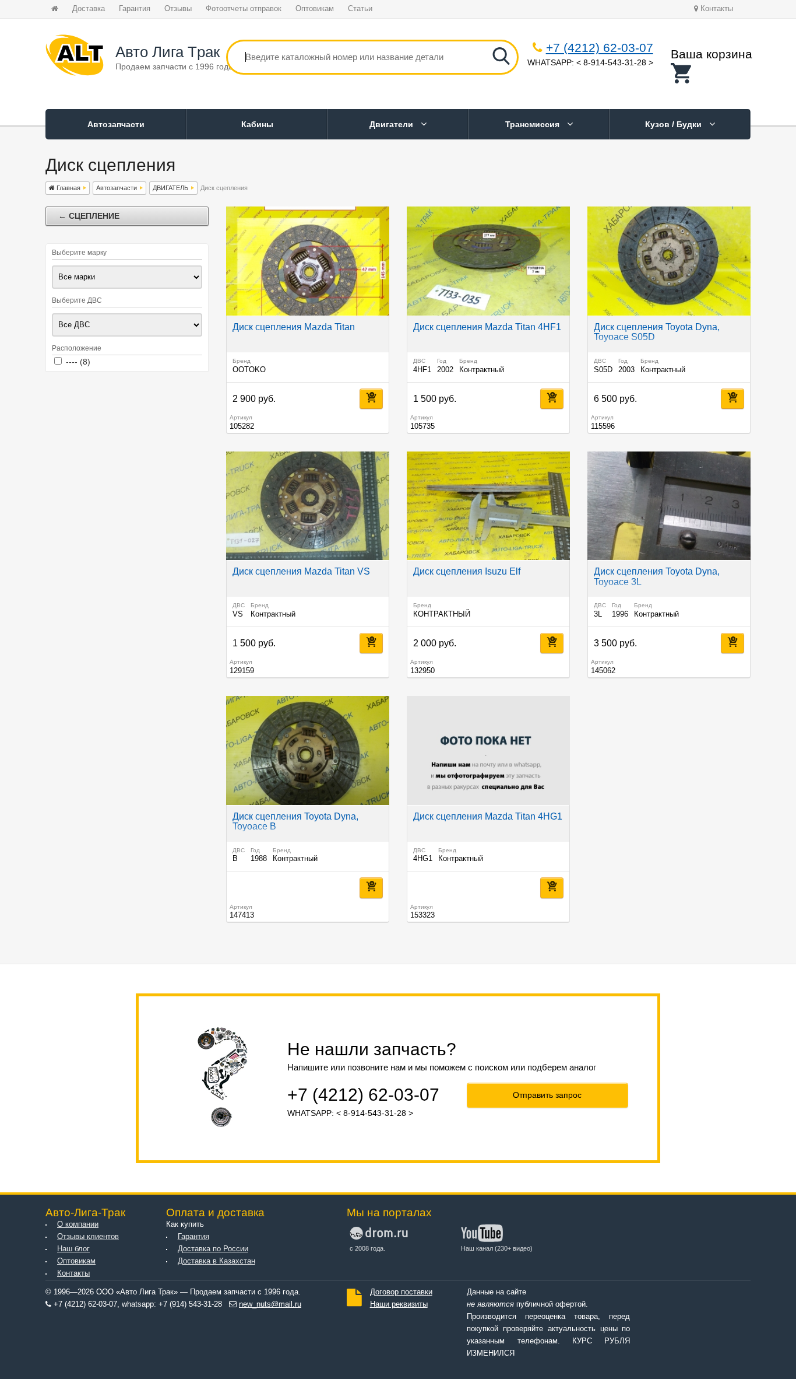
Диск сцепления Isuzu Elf (466, 571)
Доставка (88, 9)
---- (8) (78, 361)
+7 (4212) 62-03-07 (599, 47)
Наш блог (73, 1249)
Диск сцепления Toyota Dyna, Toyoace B (295, 821)
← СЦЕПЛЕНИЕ (88, 215)
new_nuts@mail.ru (270, 1304)
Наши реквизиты (399, 1304)
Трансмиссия (533, 124)
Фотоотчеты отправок (243, 9)
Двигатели (392, 124)
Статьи (360, 9)
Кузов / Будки (674, 124)
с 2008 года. (367, 1248)
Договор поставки (401, 1292)
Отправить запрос (547, 1095)
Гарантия (134, 9)
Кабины (257, 124)
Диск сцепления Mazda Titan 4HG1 (487, 816)
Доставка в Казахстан (216, 1261)
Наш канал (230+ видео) (497, 1248)
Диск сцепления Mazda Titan (294, 327)
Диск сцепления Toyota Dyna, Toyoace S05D (657, 332)
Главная (67, 187)
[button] (711, 73)
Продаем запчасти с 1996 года (174, 66)
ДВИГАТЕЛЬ (170, 187)
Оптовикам (314, 9)
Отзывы (178, 9)
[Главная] (74, 57)
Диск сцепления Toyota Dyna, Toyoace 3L (657, 576)
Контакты (715, 9)
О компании (77, 1224)
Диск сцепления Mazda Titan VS (301, 571)
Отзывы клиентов (88, 1237)
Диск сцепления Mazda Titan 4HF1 (487, 327)
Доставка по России (213, 1249)
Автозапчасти (116, 124)
